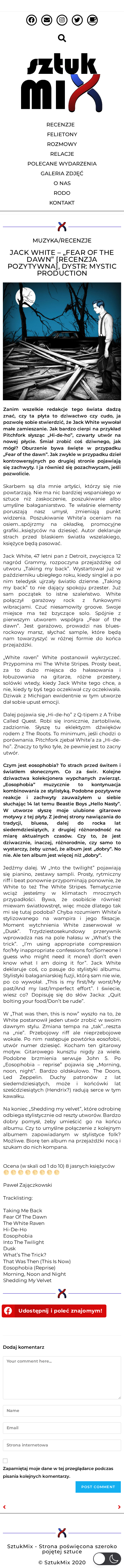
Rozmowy (62, 144)
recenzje (76, 240)
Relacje (62, 154)
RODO (62, 193)
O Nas (62, 183)
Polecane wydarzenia (62, 164)
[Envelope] (46, 20)
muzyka (46, 240)
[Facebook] (31, 20)
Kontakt (62, 203)
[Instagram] (62, 20)
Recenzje (60, 125)
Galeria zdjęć (62, 173)
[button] (54, 1311)
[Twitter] (77, 20)
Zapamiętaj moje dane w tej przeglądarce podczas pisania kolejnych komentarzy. (58, 1472)
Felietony (62, 134)
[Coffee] (92, 20)
